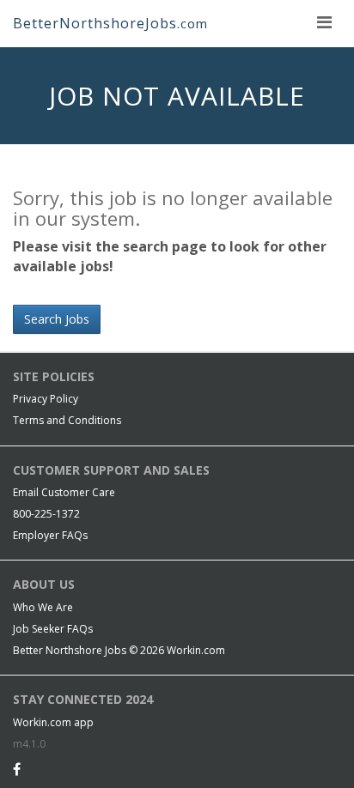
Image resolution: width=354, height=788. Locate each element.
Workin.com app (53, 722)
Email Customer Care (64, 492)
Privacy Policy (45, 398)
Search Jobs (56, 319)
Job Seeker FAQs (53, 628)
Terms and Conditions (67, 420)
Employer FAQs (50, 535)
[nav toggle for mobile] (324, 21)
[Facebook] (17, 769)
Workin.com (196, 650)
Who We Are (43, 607)
